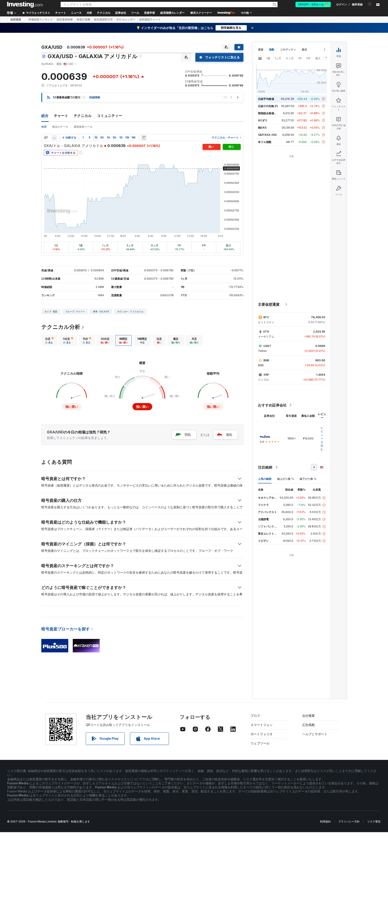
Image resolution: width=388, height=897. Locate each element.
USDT (267, 346)
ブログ (255, 715)
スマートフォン (262, 725)
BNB (266, 360)
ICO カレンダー (126, 19)
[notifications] (369, 4)
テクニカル (83, 115)
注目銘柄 (265, 467)
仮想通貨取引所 (103, 19)
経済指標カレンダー (172, 12)
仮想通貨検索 (65, 19)
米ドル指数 (264, 142)
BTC (266, 317)
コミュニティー (109, 115)
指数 (271, 49)
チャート (61, 115)
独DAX (262, 127)
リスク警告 (374, 821)
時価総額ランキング (41, 19)
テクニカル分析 (60, 327)
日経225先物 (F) (268, 106)
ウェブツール (260, 743)
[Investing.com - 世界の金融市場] (25, 4)
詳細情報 (94, 97)
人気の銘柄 (264, 478)
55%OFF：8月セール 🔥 (313, 4)
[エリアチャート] (54, 137)
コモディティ (288, 49)
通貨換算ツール (83, 126)
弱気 (188, 434)
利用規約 (325, 821)
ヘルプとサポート (314, 734)
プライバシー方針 (349, 821)
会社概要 (308, 715)
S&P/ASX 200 (267, 134)
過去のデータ (60, 126)
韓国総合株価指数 (269, 113)
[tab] (49, 340)
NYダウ (262, 120)
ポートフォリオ (262, 734)
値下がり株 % (308, 478)
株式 (304, 49)
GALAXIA (104, 311)
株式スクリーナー (201, 12)
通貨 (260, 49)
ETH (266, 331)
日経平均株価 (266, 99)
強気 (229, 434)
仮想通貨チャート (150, 19)
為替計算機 (83, 19)
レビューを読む (322, 438)
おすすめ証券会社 (272, 405)
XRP (266, 374)
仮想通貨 (15, 19)
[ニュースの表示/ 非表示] (143, 137)
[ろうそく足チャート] (45, 137)
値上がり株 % (285, 478)
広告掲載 (308, 725)
